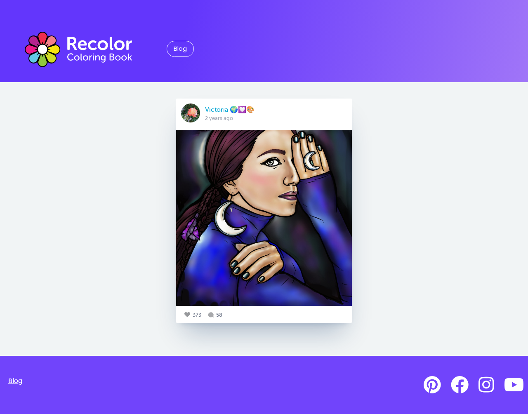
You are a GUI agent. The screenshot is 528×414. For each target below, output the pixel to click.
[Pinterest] (432, 385)
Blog (180, 49)
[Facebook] (460, 385)
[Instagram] (486, 385)
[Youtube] (514, 385)
